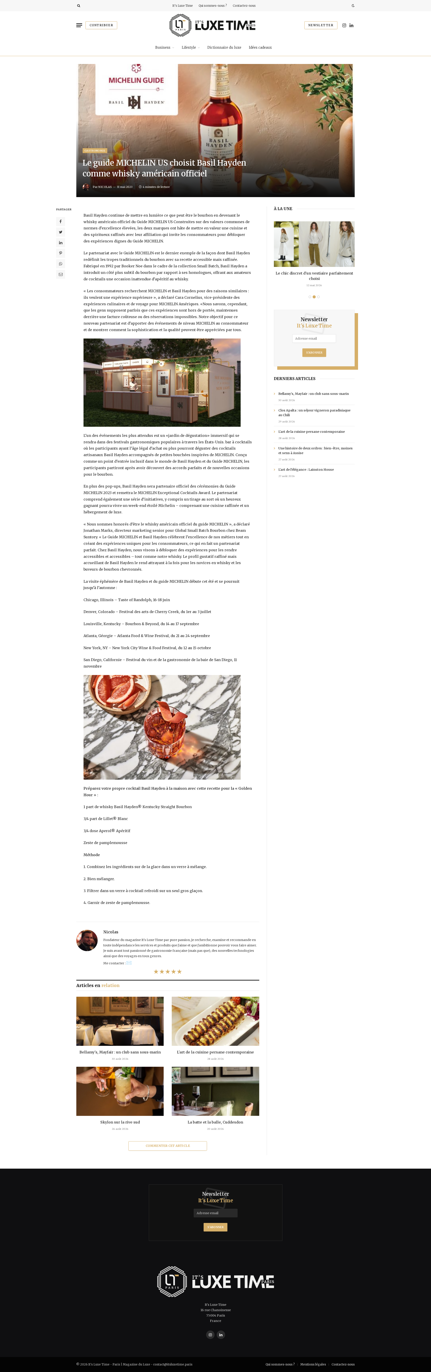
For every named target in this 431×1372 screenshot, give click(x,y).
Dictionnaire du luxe (224, 47)
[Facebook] (60, 221)
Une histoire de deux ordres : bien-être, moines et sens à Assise (315, 450)
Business (162, 47)
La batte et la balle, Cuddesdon (215, 1122)
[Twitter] (60, 232)
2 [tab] (314, 297)
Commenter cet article (168, 1146)
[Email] (60, 274)
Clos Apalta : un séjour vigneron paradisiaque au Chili (314, 412)
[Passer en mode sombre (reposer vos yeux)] (353, 5)
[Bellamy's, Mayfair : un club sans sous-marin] (120, 1021)
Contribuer (101, 25)
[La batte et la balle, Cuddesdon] (215, 1091)
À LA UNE (283, 208)
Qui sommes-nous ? (213, 6)
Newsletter (320, 25)
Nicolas (105, 187)
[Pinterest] (60, 253)
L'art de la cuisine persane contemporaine (215, 1052)
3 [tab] (318, 297)
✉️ (129, 962)
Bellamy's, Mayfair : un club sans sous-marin (120, 1052)
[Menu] (79, 25)
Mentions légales (313, 1364)
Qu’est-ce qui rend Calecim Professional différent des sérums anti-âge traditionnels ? (314, 276)
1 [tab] (310, 297)
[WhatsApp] (60, 263)
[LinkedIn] (60, 242)
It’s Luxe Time (182, 6)
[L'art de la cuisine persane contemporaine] (215, 1021)
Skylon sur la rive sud (120, 1122)
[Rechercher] (78, 6)
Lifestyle (189, 47)
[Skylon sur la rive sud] (120, 1091)
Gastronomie (95, 150)
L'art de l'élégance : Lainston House (306, 470)
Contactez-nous (244, 6)
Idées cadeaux (260, 47)
